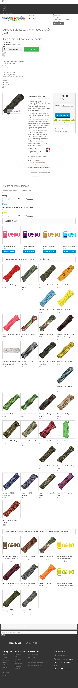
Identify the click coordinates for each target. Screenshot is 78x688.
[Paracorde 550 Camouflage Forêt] (66, 454)
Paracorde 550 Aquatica (28, 414)
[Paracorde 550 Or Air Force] (66, 273)
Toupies (4, 657)
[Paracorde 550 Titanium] (30, 572)
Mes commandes (33, 655)
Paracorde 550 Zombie (46, 334)
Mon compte (33, 651)
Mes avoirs (31, 657)
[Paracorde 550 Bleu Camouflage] (11, 482)
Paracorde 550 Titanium (28, 583)
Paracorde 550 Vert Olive (47, 285)
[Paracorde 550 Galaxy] (11, 429)
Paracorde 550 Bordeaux (10, 583)
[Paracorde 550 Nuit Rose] (48, 429)
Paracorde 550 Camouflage (47, 466)
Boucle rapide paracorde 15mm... (12, 199)
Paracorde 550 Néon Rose (11, 334)
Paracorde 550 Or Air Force (65, 285)
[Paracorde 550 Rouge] (11, 273)
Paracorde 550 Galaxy (9, 441)
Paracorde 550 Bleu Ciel (46, 309)
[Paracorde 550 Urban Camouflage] (30, 350)
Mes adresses (32, 660)
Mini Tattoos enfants (9, 63)
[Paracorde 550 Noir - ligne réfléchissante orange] (66, 323)
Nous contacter (35, 175)
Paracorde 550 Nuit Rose (47, 441)
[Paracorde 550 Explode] (66, 350)
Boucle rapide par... (8, 246)
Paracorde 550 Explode (64, 361)
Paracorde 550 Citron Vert (65, 441)
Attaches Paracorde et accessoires (13, 76)
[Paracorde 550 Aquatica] (30, 402)
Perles (4, 675)
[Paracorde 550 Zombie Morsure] (30, 323)
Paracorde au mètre (9, 72)
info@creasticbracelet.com (62, 669)
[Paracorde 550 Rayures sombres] (48, 402)
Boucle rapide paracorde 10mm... (12, 207)
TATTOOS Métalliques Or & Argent (13, 61)
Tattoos (4, 655)
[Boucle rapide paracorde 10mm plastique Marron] (11, 545)
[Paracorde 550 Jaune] (66, 298)
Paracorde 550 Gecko (9, 414)
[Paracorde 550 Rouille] (30, 545)
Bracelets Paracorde (9, 74)
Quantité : (58, 105)
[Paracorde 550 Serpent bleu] (66, 375)
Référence (35, 98)
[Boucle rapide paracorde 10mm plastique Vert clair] (66, 572)
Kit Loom (5, 670)
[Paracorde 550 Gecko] (11, 402)
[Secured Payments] (64, 131)
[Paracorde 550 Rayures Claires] (66, 402)
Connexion (5, 5)
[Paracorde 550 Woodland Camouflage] (48, 350)
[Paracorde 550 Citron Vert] (66, 429)
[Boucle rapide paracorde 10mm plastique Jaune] (66, 545)
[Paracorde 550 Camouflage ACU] (30, 429)
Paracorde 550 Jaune (64, 309)
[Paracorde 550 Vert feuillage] (30, 599)
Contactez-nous (7, 13)
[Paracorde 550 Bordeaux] (11, 572)
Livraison (18, 659)
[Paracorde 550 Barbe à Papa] (66, 482)
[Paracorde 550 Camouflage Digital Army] (30, 273)
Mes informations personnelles (37, 662)
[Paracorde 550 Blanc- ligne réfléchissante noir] (11, 350)
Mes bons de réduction (35, 665)
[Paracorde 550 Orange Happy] (11, 509)
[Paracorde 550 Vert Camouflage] (11, 599)
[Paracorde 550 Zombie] (48, 323)
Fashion (5, 667)
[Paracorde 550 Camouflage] (48, 454)
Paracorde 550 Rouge (9, 285)
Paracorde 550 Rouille (28, 556)
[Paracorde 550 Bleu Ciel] (48, 298)
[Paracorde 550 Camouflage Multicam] (48, 482)
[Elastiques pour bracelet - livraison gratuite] (39, 2)
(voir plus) (30, 199)
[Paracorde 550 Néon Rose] (11, 323)
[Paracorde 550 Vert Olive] (48, 273)
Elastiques (5, 672)
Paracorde (5, 660)
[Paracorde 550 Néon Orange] (48, 572)
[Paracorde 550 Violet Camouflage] (30, 482)
